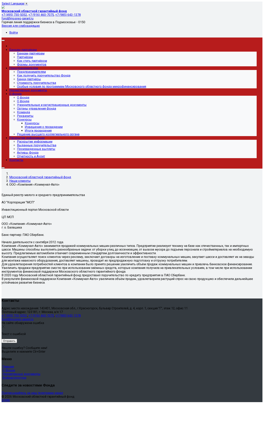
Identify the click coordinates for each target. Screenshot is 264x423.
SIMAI (6, 400)
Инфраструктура (14, 378)
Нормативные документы (21, 374)
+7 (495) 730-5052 (14, 15)
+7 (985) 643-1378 (68, 15)
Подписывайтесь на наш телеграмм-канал (32, 393)
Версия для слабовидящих (21, 26)
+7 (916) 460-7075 (41, 15)
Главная (8, 366)
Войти (13, 32)
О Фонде (9, 370)
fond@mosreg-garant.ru (17, 18)
